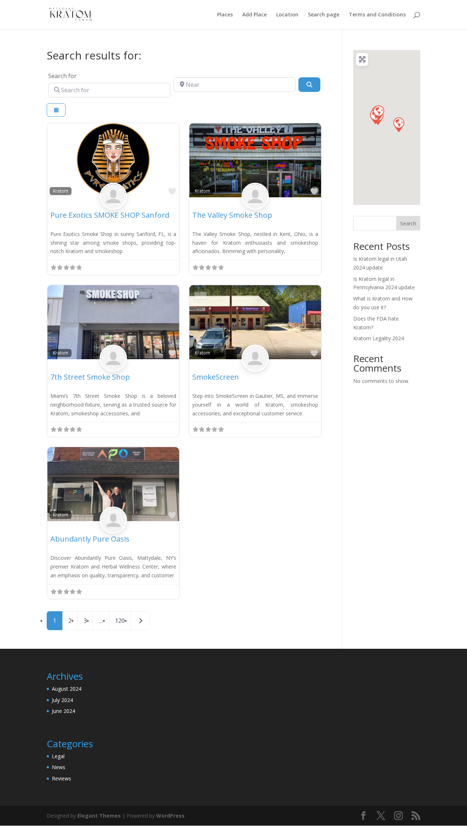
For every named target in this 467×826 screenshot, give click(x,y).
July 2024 (62, 700)
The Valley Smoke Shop (232, 215)
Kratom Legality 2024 (378, 338)
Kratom (60, 191)
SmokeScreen (215, 377)
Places (225, 15)
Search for (62, 76)
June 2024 (63, 710)
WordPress (170, 815)
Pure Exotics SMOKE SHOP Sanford (109, 215)
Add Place (254, 15)
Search (408, 223)
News (58, 767)
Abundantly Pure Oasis (90, 539)
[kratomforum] (113, 204)
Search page (323, 15)
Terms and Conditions (377, 15)
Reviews (61, 778)
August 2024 (66, 688)
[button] (398, 124)
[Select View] (56, 110)
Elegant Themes (99, 815)
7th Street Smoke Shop (90, 377)
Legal (58, 756)
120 (120, 621)
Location (287, 15)
